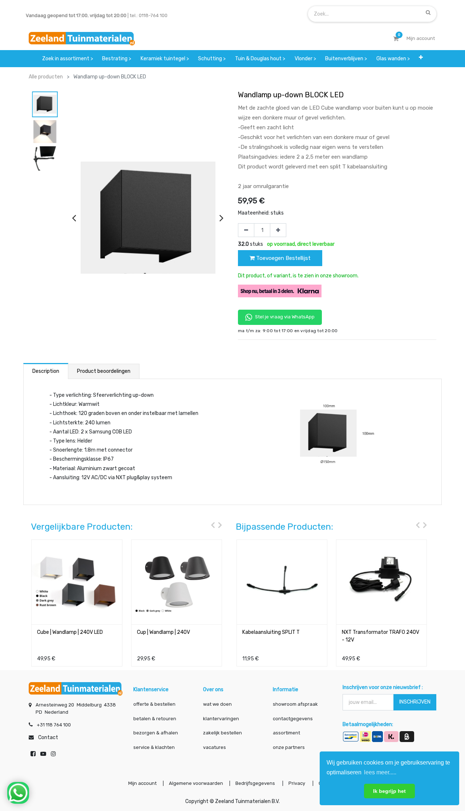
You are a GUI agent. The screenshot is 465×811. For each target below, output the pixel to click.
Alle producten (46, 77)
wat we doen (217, 704)
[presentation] (74, 217)
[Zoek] (428, 12)
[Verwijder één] (246, 230)
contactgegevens (293, 718)
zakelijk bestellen (222, 732)
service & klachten (154, 747)
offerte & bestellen (155, 704)
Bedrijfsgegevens (255, 783)
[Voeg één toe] (278, 230)
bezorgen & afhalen (155, 732)
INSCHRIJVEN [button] (414, 702)
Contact (48, 737)
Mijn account (142, 783)
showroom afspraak (295, 704)
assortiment (286, 732)
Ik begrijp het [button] (389, 791)
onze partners (289, 747)
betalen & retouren (154, 718)
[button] (421, 58)
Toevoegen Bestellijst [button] (283, 258)
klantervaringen (221, 718)
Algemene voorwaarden (196, 783)
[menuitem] (67, 58)
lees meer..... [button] (380, 772)
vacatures (214, 747)
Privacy (297, 783)
